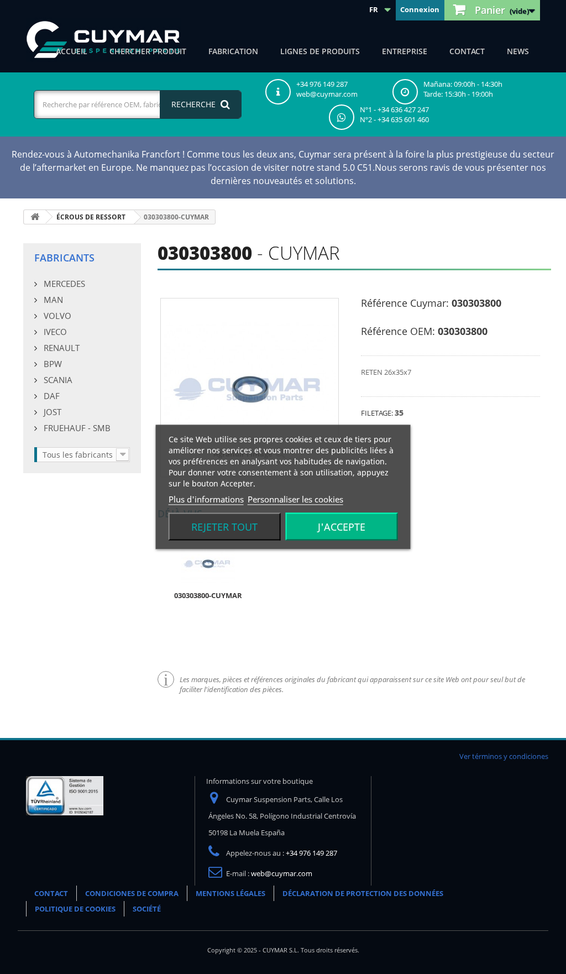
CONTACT (467, 51)
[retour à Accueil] (34, 217)
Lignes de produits (320, 51)
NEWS (518, 51)
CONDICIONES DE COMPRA (132, 893)
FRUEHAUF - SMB (76, 427)
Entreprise (404, 51)
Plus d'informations (206, 499)
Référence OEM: (398, 331)
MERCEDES (63, 283)
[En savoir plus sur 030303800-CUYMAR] (208, 563)
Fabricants (64, 257)
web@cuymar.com (281, 873)
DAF (50, 395)
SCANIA (56, 379)
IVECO (54, 331)
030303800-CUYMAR (208, 595)
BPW (51, 363)
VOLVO (56, 315)
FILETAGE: (378, 413)
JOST (51, 411)
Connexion (419, 9)
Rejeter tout (224, 526)
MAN (52, 299)
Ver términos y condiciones (503, 756)
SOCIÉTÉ (147, 909)
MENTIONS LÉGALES (230, 893)
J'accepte (341, 526)
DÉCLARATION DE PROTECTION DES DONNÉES (362, 893)
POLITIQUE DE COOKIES (75, 909)
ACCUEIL (71, 51)
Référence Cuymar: (405, 303)
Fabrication (233, 51)
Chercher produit (147, 51)
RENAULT (60, 347)
